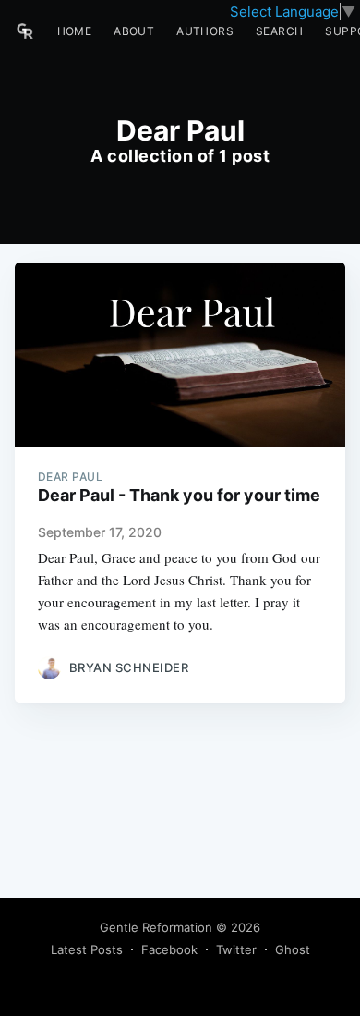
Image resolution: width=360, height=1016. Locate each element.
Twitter (236, 949)
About (134, 31)
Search (279, 31)
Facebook (169, 949)
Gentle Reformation (156, 927)
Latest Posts (87, 949)
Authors (205, 31)
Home (74, 31)
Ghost (292, 949)
